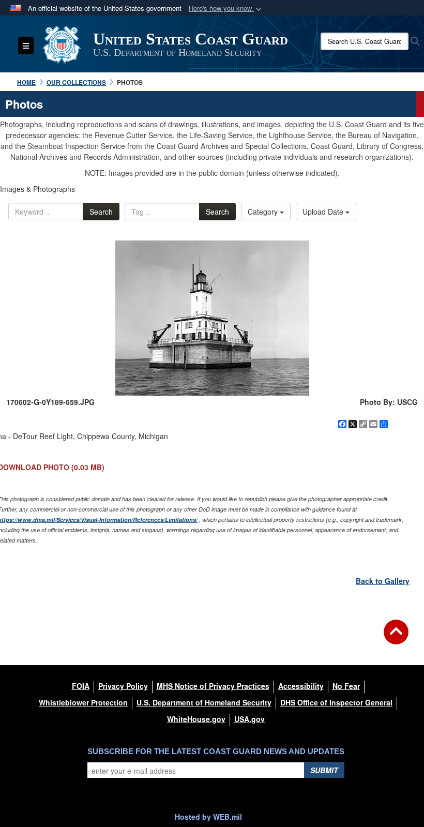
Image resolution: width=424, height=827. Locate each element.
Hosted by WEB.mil (208, 816)
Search (101, 211)
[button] (226, 8)
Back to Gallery (383, 581)
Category (264, 211)
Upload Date (323, 211)
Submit (324, 770)
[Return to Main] (396, 638)
